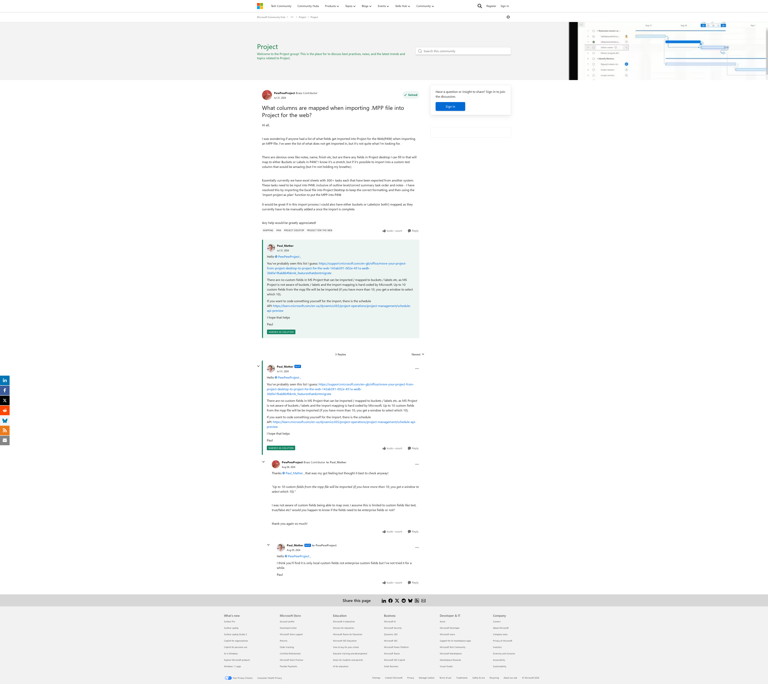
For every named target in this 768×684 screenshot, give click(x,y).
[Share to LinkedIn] (384, 600)
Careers (497, 621)
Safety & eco (478, 677)
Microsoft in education (344, 621)
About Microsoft (501, 627)
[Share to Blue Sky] (410, 600)
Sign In (505, 6)
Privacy (410, 677)
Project (302, 17)
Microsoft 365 (390, 640)
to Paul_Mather (336, 462)
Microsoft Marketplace (451, 653)
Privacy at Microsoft (502, 640)
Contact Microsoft (393, 677)
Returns (283, 640)
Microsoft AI (390, 621)
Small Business (391, 666)
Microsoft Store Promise (291, 659)
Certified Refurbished (290, 653)
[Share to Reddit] (404, 600)
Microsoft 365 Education (345, 640)
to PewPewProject (324, 545)
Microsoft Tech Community (452, 647)
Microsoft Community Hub (271, 17)
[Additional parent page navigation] (292, 17)
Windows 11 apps (232, 666)
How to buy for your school (346, 647)
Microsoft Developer (450, 627)
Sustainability (499, 666)
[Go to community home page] (260, 6)
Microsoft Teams (392, 653)
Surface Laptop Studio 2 (235, 634)
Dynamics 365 (391, 634)
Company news (500, 634)
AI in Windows (231, 653)
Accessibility (499, 659)
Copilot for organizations (236, 640)
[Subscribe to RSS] (417, 600)
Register (491, 6)
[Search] (479, 6)
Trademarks (462, 677)
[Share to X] (397, 600)
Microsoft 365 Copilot (394, 659)
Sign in (450, 106)
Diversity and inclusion (504, 653)
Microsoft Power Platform (396, 647)
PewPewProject (284, 93)
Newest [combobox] (418, 354)
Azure (442, 621)
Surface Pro (229, 621)
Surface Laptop (231, 627)
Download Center (288, 627)
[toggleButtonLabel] (508, 17)
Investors (497, 647)
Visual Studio (446, 666)
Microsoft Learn (447, 634)
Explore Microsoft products (237, 659)
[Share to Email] (423, 600)
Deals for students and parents (348, 659)
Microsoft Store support (291, 634)
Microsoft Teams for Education (347, 634)
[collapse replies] (258, 366)
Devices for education (343, 627)
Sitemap (376, 677)
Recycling (494, 677)
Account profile (287, 621)
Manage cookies (427, 677)
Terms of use (445, 677)
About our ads (510, 677)
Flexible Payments (288, 666)
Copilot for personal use (235, 647)
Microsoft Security (393, 627)
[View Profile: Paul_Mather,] (271, 248)
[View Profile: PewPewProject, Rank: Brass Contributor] (267, 95)
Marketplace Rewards (450, 659)
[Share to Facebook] (390, 600)
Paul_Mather (285, 246)
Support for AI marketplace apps (455, 640)
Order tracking (287, 647)
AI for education (340, 666)
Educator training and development (350, 653)
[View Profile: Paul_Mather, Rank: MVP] (271, 369)
